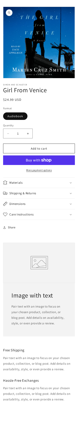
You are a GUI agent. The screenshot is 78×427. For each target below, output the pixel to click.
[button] (39, 182)
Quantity (8, 125)
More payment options (39, 170)
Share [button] (12, 227)
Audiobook (15, 116)
